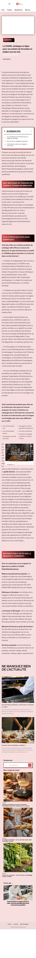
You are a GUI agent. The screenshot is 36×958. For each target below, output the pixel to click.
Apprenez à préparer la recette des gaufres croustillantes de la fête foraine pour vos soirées (15, 805)
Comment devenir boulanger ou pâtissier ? (14, 745)
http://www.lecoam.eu (10, 569)
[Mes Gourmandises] (19, 4)
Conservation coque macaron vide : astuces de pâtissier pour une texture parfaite (18, 903)
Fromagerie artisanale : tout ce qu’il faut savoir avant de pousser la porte (17, 840)
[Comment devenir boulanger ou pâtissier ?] (18, 730)
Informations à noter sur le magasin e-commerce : (17, 144)
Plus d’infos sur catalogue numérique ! (17, 141)
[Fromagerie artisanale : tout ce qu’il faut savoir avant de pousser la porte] (18, 822)
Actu (4, 741)
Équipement (6, 701)
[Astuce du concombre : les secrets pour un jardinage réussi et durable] (18, 857)
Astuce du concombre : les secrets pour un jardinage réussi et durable (17, 875)
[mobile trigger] (10, 4)
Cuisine (9, 40)
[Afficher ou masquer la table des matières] (26, 131)
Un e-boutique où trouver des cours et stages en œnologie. (17, 137)
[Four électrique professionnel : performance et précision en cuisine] (18, 689)
